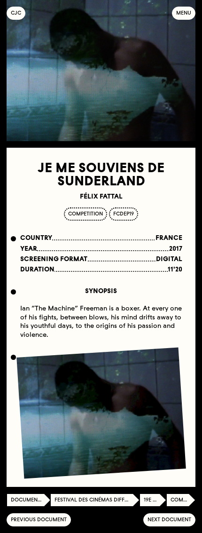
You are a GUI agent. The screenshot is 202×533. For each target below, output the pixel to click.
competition (85, 214)
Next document (169, 520)
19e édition (155, 500)
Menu (183, 13)
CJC (18, 13)
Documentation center (30, 500)
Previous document (39, 520)
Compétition (183, 500)
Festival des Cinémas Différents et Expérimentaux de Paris (97, 500)
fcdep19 (123, 214)
